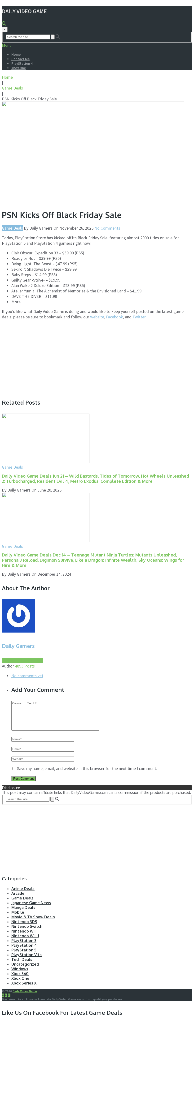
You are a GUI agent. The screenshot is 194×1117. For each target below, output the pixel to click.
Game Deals (12, 88)
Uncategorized (25, 964)
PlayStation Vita (26, 954)
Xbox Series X (23, 983)
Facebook (114, 317)
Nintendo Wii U (25, 935)
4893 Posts (25, 666)
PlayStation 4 (22, 63)
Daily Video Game (24, 11)
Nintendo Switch (26, 926)
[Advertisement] (41, 357)
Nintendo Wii (23, 931)
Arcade (17, 893)
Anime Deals (23, 888)
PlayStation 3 (23, 940)
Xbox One (18, 68)
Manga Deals (23, 907)
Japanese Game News (31, 902)
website (97, 317)
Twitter (139, 317)
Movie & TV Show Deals (33, 917)
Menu (7, 45)
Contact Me (20, 59)
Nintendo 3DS (24, 921)
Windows (19, 969)
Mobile (17, 912)
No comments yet (27, 675)
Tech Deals (21, 959)
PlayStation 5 (23, 950)
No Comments (107, 228)
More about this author (22, 660)
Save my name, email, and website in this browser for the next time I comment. (87, 768)
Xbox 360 (20, 973)
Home (16, 54)
